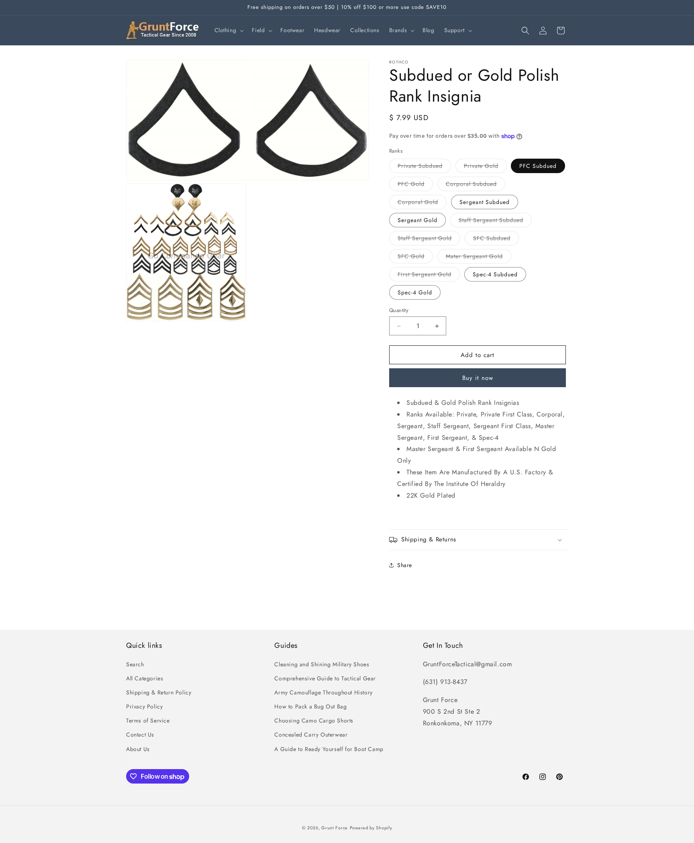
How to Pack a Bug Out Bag (310, 706)
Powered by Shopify (371, 828)
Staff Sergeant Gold (429, 239)
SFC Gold (415, 257)
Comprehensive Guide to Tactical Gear (325, 678)
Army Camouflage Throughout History (323, 692)
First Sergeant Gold (429, 276)
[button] (228, 30)
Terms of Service (148, 720)
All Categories (144, 678)
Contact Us (140, 735)
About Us (138, 749)
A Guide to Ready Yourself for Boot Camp (328, 749)
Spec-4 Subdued (495, 274)
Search (135, 664)
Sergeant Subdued (484, 202)
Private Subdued (424, 167)
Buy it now (477, 378)
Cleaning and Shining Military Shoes (321, 664)
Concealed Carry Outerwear (310, 735)
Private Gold (485, 167)
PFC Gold (415, 185)
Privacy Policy (144, 706)
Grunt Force (334, 828)
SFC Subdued (496, 239)
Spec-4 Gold (415, 292)
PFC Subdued (538, 166)
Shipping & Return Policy (158, 692)
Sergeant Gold (417, 220)
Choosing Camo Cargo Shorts (313, 720)
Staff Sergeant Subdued (495, 221)
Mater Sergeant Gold (478, 257)
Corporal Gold (422, 203)
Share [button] (404, 565)
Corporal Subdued (475, 185)
